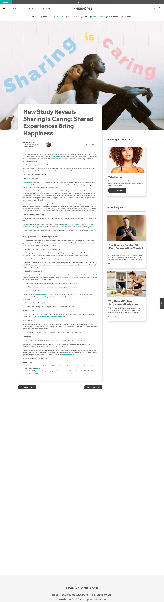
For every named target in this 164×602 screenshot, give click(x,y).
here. (38, 368)
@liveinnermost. (69, 355)
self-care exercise (82, 265)
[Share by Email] (93, 144)
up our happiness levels (58, 156)
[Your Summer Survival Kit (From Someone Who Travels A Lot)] (126, 228)
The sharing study (29, 182)
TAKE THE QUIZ (117, 190)
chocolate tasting (63, 191)
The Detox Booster (41, 171)
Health (33, 142)
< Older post (27, 387)
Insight (46, 8)
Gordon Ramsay (41, 294)
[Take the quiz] (126, 160)
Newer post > (93, 387)
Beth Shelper (29, 146)
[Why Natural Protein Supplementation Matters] (126, 284)
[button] (4, 8)
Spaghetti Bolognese (52, 297)
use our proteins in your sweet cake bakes (51, 316)
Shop (15, 8)
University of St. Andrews (71, 224)
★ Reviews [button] (161, 303)
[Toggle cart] (157, 9)
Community (27, 142)
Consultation (30, 8)
